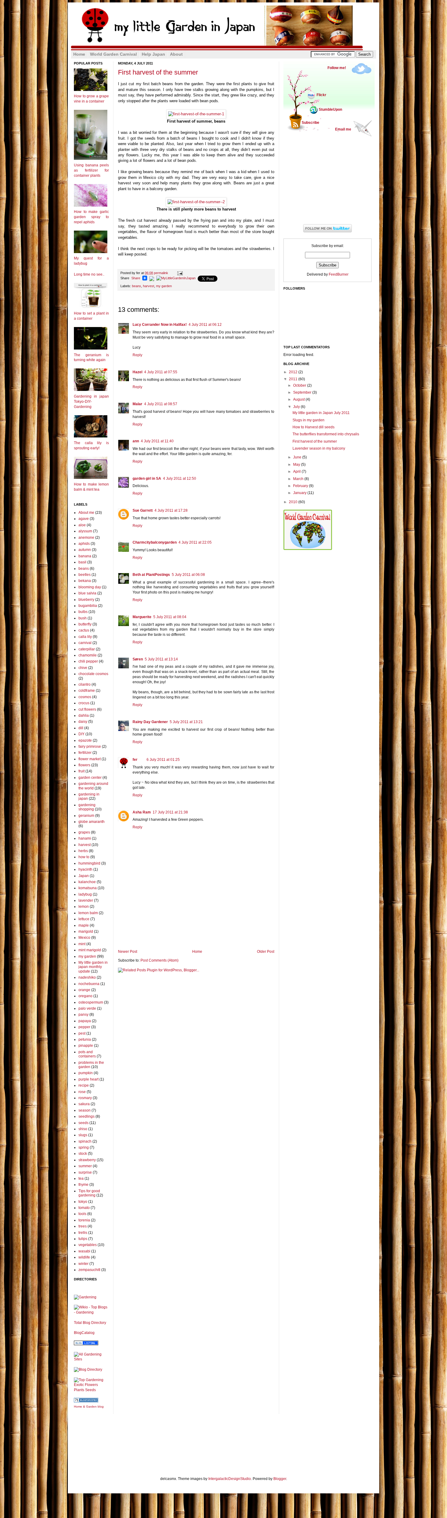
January (300, 493)
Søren (138, 659)
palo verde (87, 1008)
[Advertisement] (196, 933)
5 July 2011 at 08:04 (169, 617)
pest (81, 1033)
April (297, 471)
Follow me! (336, 68)
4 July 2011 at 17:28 (171, 510)
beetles (84, 575)
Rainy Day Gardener (150, 722)
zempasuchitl (89, 1270)
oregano (85, 996)
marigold (85, 931)
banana (84, 556)
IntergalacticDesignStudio (229, 1479)
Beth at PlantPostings (151, 575)
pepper (84, 1027)
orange (84, 990)
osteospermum (90, 1002)
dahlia (83, 715)
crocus (83, 703)
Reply (137, 355)
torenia (84, 1220)
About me (86, 512)
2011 (293, 379)
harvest (148, 286)
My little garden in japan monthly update (93, 966)
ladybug (85, 894)
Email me (343, 129)
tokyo (82, 1201)
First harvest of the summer (158, 72)
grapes (84, 832)
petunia (84, 1039)
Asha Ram (142, 812)
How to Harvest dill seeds (313, 427)
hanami (84, 838)
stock (82, 1153)
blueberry (86, 599)
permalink (156, 273)
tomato (84, 1208)
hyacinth (85, 869)
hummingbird (89, 863)
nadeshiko (87, 977)
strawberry (87, 1160)
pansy (83, 1014)
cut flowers (87, 709)
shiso (82, 1129)
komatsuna (87, 888)
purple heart (88, 1079)
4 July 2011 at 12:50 (179, 478)
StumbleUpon (330, 109)
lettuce (83, 919)
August (299, 399)
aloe (82, 525)
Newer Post (127, 951)
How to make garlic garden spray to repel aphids (91, 217)
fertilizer (85, 752)
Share (135, 278)
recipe (83, 1085)
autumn (84, 550)
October (300, 385)
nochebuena (88, 984)
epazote (85, 740)
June (297, 457)
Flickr (321, 95)
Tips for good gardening (89, 1193)
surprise (85, 1172)
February (301, 486)
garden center (90, 777)
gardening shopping (86, 807)
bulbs (83, 612)
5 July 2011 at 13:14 (161, 659)
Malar (137, 404)
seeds (83, 1123)
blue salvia (87, 593)
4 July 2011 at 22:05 (195, 542)
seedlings (86, 1116)
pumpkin (85, 1073)
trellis (82, 1233)
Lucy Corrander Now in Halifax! (160, 324)
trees (82, 1226)
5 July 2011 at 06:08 (188, 575)
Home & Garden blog (89, 1406)
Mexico (84, 937)
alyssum (85, 531)
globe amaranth (91, 822)
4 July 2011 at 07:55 (160, 372)
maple (83, 925)
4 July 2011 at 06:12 (205, 324)
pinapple (85, 1045)
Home (197, 951)
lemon (83, 906)
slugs (82, 1135)
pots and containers (87, 1054)
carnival (85, 643)
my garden (164, 286)
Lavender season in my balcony (319, 448)
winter (83, 1264)
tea (81, 1178)
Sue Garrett (143, 510)
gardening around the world (93, 786)
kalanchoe (87, 882)
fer (135, 759)
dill (80, 728)
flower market (89, 759)
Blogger (279, 1479)
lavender (85, 900)
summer (85, 1166)
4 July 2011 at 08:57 (160, 404)
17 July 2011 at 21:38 (170, 812)
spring (83, 1147)
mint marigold (89, 950)
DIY (81, 734)
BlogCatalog (84, 1333)
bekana (84, 581)
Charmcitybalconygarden (155, 542)
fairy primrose (89, 746)
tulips (82, 1239)
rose (82, 1092)
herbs (83, 851)
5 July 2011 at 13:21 (186, 722)
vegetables (87, 1245)
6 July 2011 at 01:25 (163, 759)
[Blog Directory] (88, 1369)
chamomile (87, 655)
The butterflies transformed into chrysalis (326, 434)
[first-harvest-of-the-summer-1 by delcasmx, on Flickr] (196, 114)
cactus (83, 630)
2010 (293, 502)
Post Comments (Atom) (159, 960)
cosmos (84, 697)
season (84, 1110)
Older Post (265, 951)
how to (83, 857)
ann (136, 441)
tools (82, 1214)
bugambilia (87, 606)
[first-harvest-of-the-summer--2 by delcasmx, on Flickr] (196, 202)
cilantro (84, 684)
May (297, 464)
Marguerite (142, 617)
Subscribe (310, 122)
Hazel (137, 372)
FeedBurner (338, 274)
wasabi (84, 1251)
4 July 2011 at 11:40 (157, 441)
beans (136, 286)
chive (82, 668)
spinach (85, 1141)
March (298, 479)
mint (81, 944)
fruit (81, 771)
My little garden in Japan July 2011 (321, 413)
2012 (293, 372)
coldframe (86, 690)
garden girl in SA (147, 478)
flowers (84, 765)
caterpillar (86, 649)
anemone (86, 537)
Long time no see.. (89, 274)
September (302, 392)
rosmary (85, 1098)
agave (83, 519)
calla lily (85, 637)
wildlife (84, 1257)
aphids (84, 543)
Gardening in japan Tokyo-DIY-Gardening (91, 401)
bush (82, 618)
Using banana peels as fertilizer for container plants (91, 170)
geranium (86, 815)
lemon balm (88, 913)
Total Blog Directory (90, 1323)
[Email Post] (179, 273)
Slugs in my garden (308, 420)
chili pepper (88, 661)
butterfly (85, 624)
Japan (83, 876)
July (297, 407)
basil (82, 562)
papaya (84, 1021)
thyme (83, 1184)
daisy (82, 721)
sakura (84, 1104)
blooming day (89, 587)
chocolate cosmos (93, 674)
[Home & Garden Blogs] (86, 1401)
